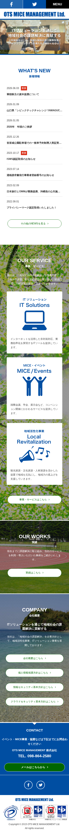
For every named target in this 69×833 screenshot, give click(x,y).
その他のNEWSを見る (33, 223)
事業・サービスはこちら (33, 499)
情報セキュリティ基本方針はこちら (33, 687)
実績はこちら (33, 572)
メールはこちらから (33, 767)
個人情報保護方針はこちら (33, 672)
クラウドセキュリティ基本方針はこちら (33, 701)
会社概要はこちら (33, 658)
